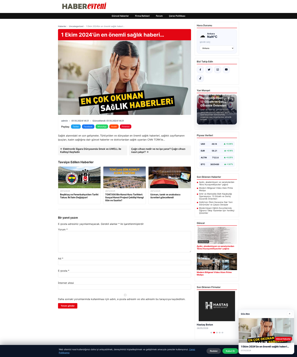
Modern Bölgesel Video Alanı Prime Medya (216, 189)
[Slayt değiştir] (211, 332)
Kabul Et (230, 351)
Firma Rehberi (142, 16)
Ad (60, 258)
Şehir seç (205, 42)
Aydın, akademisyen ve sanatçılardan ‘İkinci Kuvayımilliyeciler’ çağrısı (216, 183)
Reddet (213, 351)
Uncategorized (76, 26)
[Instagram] (217, 69)
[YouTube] (226, 69)
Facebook (88, 126)
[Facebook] (200, 69)
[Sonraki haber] (232, 99)
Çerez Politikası (177, 16)
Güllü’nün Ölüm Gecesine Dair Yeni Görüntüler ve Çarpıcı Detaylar (215, 203)
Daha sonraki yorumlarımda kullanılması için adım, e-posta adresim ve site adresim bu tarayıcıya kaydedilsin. (121, 299)
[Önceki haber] (225, 99)
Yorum (63, 229)
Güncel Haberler (120, 16)
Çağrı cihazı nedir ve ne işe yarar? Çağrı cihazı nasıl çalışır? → (158, 150)
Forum (159, 16)
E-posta (63, 270)
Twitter (76, 126)
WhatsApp (101, 126)
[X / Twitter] (209, 69)
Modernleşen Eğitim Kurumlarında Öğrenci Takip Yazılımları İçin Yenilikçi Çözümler (216, 210)
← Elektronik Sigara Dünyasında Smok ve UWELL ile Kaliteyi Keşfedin (90, 150)
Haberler (62, 26)
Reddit (114, 126)
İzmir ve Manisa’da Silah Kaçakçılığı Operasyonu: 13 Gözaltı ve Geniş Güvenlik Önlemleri (215, 196)
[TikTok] (200, 78)
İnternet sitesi (66, 282)
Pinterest (125, 126)
